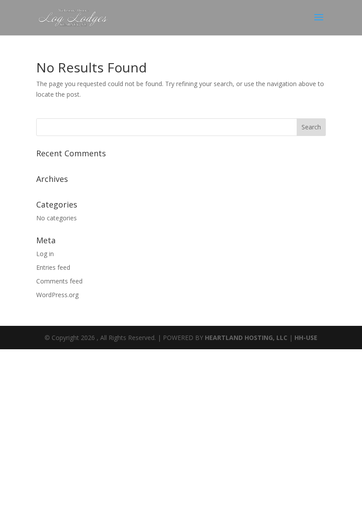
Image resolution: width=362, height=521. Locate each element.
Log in (45, 253)
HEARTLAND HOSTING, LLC (246, 337)
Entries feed (53, 267)
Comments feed (59, 281)
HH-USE (305, 337)
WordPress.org (57, 295)
